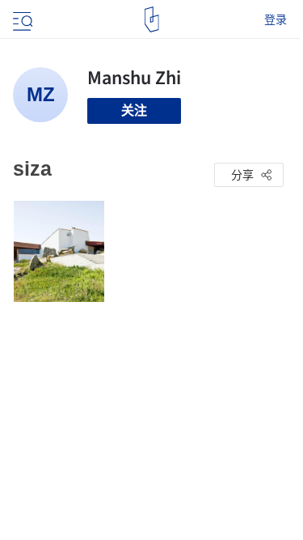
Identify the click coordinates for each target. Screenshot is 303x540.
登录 (275, 19)
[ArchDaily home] (151, 19)
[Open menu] (21, 19)
